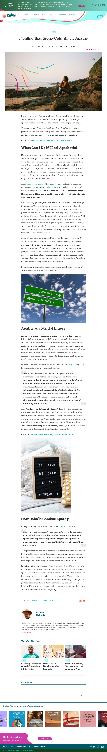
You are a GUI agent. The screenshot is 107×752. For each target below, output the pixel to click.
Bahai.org (26, 6)
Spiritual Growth (47, 601)
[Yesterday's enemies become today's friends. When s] (71, 719)
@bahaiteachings (35, 706)
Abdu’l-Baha (52, 187)
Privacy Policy (23, 746)
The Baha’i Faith (40, 15)
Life (53, 32)
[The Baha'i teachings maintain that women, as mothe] (17, 719)
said (40, 190)
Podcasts (62, 15)
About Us (25, 15)
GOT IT (81, 5)
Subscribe (45, 739)
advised (65, 526)
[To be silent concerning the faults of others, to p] (89, 719)
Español (101, 17)
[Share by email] (81, 601)
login (101, 15)
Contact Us (8, 746)
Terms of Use (39, 746)
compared (72, 364)
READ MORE (26, 633)
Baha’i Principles (33, 601)
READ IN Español (93, 50)
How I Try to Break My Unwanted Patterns (52, 434)
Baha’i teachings (33, 184)
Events (72, 15)
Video (52, 15)
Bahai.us (28, 8)
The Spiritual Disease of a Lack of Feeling (59, 47)
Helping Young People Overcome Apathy (51, 140)
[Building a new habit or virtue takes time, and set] (35, 719)
